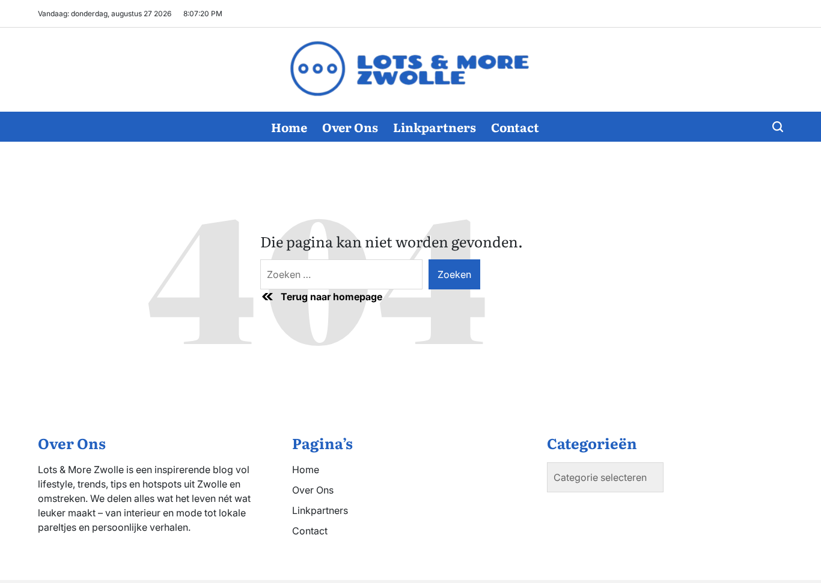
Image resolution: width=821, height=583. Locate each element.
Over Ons (350, 127)
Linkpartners (434, 127)
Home (289, 127)
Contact (515, 127)
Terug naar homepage (331, 297)
